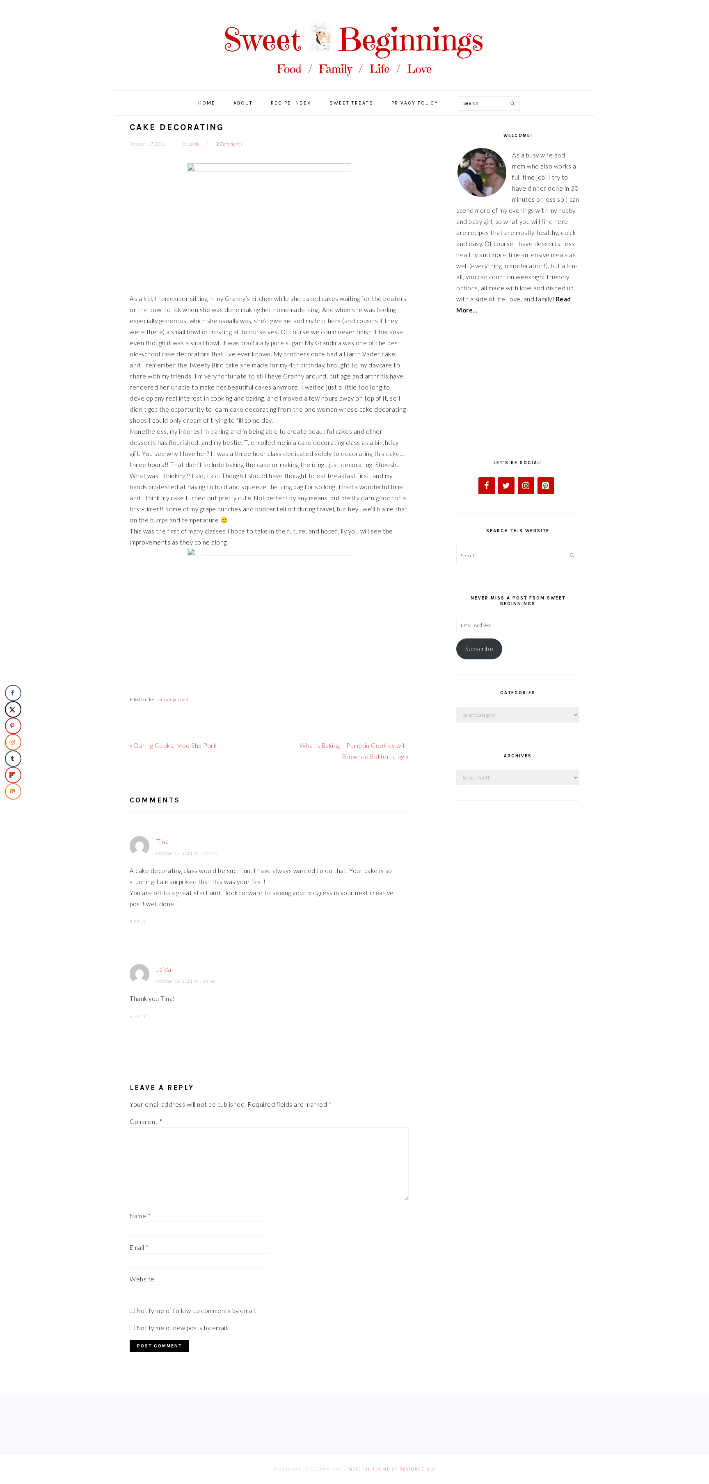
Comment (146, 1121)
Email (139, 1247)
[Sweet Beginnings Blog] (354, 82)
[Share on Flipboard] (13, 775)
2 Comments (229, 143)
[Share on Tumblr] (13, 758)
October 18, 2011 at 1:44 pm (186, 981)
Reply (138, 921)
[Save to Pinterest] (13, 726)
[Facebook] (486, 485)
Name (140, 1216)
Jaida (164, 969)
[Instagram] (526, 485)
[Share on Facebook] (13, 693)
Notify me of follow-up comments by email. (197, 1310)
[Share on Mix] (13, 791)
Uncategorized (173, 699)
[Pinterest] (545, 485)
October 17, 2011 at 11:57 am (187, 853)
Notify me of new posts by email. (183, 1327)
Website (142, 1279)
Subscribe (479, 648)
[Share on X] (13, 709)
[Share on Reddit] (13, 742)
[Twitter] (506, 485)
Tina (162, 841)
